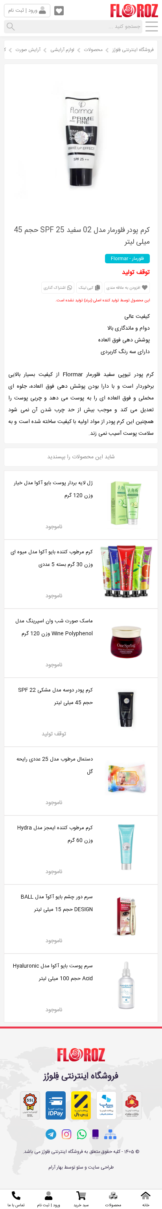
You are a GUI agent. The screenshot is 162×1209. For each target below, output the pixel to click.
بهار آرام (55, 1167)
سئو (79, 1167)
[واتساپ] (82, 1134)
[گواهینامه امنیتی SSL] (30, 1105)
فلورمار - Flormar (127, 259)
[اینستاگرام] (67, 1134)
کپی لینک (86, 288)
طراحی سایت (101, 1167)
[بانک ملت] (132, 1105)
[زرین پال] (81, 1105)
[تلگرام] (51, 1134)
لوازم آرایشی (62, 50)
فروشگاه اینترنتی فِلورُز (133, 50)
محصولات (93, 50)
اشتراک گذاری (55, 288)
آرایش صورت (28, 50)
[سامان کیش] (106, 1105)
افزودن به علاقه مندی (124, 288)
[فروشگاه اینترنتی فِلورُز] (134, 14)
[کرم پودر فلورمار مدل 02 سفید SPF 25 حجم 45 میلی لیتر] (80, 210)
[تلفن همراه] (95, 1135)
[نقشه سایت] (110, 1135)
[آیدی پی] (56, 1105)
